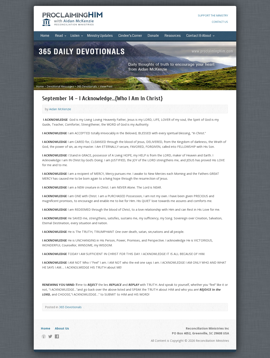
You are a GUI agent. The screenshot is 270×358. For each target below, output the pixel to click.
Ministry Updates (100, 35)
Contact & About (198, 35)
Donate (153, 35)
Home (44, 35)
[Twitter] (50, 336)
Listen (75, 35)
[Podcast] (44, 336)
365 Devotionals (87, 86)
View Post (106, 86)
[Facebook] (57, 336)
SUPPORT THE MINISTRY (213, 15)
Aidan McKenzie (60, 109)
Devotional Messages (60, 86)
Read (59, 35)
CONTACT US (220, 22)
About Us (62, 328)
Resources (173, 35)
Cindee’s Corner (130, 35)
